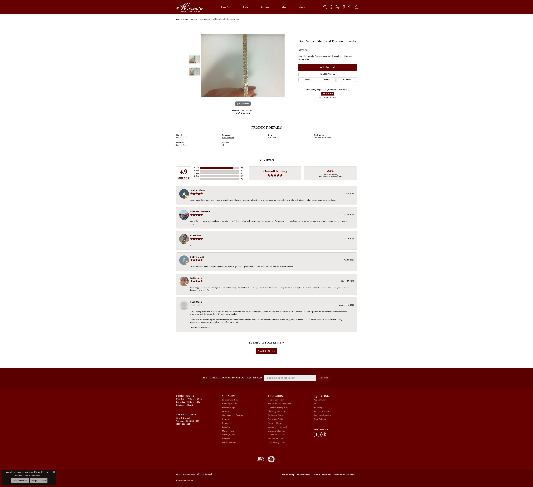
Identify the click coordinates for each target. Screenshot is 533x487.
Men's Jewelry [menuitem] (228, 431)
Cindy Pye (195, 236)
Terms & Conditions (322, 475)
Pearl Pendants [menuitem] (229, 443)
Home (178, 19)
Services (265, 7)
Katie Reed (196, 278)
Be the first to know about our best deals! (232, 377)
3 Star (196, 173)
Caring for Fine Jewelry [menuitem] (278, 427)
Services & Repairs (322, 412)
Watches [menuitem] (226, 439)
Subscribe (323, 378)
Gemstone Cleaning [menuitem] (277, 435)
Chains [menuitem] (225, 423)
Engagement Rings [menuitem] (230, 400)
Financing (318, 408)
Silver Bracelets (205, 19)
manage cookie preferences (27, 475)
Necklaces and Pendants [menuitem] (233, 415)
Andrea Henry (198, 191)
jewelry (185, 19)
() (242, 168)
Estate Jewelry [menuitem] (228, 435)
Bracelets (194, 19)
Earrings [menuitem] (226, 412)
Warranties (346, 79)
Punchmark (191, 481)
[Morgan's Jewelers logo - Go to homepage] (189, 7)
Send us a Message (322, 415)
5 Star (196, 168)
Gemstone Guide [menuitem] (275, 419)
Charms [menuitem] (225, 419)
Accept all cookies (39, 480)
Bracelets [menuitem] (226, 427)
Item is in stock (327, 94)
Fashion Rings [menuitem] (228, 408)
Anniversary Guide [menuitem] (276, 439)
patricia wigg (197, 257)
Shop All (225, 7)
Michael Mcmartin (200, 212)
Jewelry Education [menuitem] (276, 400)
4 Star (196, 170)
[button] (325, 7)
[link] (337, 7)
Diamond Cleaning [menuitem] (276, 431)
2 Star (196, 176)
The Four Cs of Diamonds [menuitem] (279, 404)
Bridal (245, 7)
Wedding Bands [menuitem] (229, 404)
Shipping (307, 79)
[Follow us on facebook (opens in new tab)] (316, 434)
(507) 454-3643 (242, 113)
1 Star (197, 179)
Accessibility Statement (344, 475)
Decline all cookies (20, 480)
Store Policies (320, 419)
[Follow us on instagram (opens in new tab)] (323, 434)
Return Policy (288, 475)
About (302, 7)
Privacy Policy (303, 475)
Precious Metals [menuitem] (275, 423)
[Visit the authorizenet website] (271, 459)
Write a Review (266, 351)
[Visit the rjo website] (260, 459)
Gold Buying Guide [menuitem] (276, 443)
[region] (243, 65)
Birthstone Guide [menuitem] (275, 415)
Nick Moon (196, 302)
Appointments (320, 400)
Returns (327, 79)
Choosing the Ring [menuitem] (276, 412)
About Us (318, 404)
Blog (284, 7)
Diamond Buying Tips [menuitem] (278, 408)
